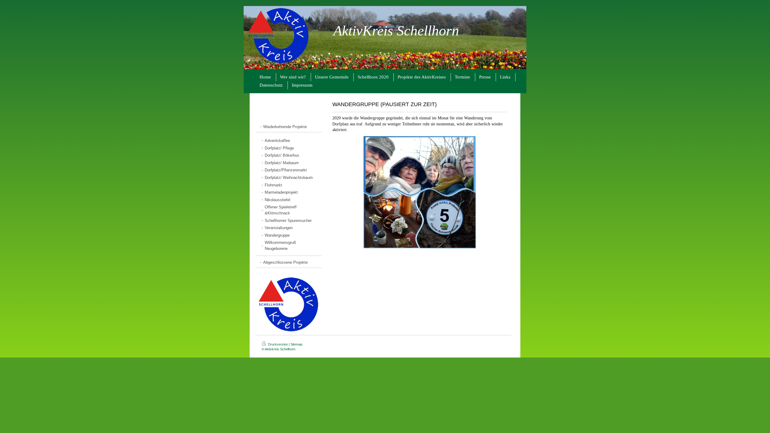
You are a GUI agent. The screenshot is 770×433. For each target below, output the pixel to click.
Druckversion (278, 344)
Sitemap (296, 344)
